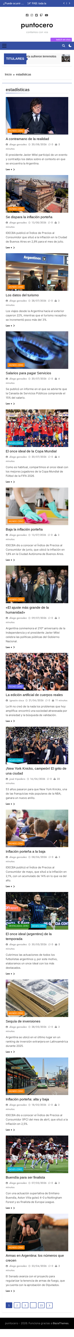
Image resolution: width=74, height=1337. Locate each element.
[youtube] (46, 15)
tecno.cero (15, 686)
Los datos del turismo (22, 295)
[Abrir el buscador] (63, 45)
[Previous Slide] (64, 3)
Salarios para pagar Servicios (28, 373)
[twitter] (36, 15)
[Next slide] (69, 3)
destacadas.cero (19, 926)
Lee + (9, 169)
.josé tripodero (17, 779)
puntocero (37, 24)
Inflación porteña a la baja (25, 851)
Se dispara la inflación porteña (29, 217)
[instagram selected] (31, 15)
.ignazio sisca (16, 700)
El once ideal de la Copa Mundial (31, 451)
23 (41, 1305)
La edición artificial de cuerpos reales (34, 695)
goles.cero (15, 443)
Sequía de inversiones (23, 1021)
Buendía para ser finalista (25, 1177)
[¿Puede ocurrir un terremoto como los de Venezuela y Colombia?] (61, 58)
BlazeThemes (60, 1323)
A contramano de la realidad (45, 3)
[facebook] (27, 15)
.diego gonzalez (18, 144)
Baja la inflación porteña (24, 529)
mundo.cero (16, 130)
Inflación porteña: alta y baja (27, 1099)
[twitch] (41, 15)
